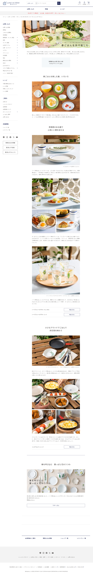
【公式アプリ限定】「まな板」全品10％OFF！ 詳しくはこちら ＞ (46, 13)
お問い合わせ (6, 117)
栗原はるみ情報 (47, 538)
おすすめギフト (6, 65)
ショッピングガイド (7, 104)
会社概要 (47, 567)
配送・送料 (42, 557)
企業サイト (54, 567)
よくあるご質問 (6, 114)
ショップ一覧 (6, 127)
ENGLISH (80, 567)
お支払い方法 (34, 557)
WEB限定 (5, 35)
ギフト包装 (50, 557)
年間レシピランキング (8, 88)
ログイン (79, 4)
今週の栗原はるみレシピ (8, 83)
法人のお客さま (71, 567)
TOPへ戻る (56, 505)
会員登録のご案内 (30, 538)
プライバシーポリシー (29, 567)
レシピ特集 (5, 86)
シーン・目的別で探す (8, 73)
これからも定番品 (7, 32)
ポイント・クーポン (61, 557)
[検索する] (58, 3)
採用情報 (62, 567)
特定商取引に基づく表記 (16, 567)
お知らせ (5, 101)
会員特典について (7, 109)
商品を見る (72, 309)
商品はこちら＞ (31, 500)
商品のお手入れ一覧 (7, 70)
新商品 (4, 30)
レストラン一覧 (6, 130)
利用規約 (40, 567)
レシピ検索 (5, 91)
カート (88, 4)
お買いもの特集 (6, 27)
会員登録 (84, 4)
